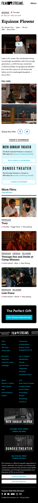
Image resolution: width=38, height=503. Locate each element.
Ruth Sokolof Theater (26, 383)
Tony (5, 223)
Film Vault (5, 347)
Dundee (16, 12)
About (4, 380)
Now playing (27, 227)
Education (5, 356)
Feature (4, 395)
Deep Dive (5, 359)
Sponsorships (24, 365)
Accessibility (23, 392)
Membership (23, 359)
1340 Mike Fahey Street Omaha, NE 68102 (19, 430)
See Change (26, 253)
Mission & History (8, 383)
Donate (21, 362)
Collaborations (24, 344)
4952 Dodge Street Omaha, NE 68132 (19, 457)
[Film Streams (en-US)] (13, 3)
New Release (6, 220)
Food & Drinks (24, 389)
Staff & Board (6, 386)
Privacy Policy (24, 497)
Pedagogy (5, 365)
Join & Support (24, 356)
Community (23, 341)
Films (3, 341)
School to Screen (8, 362)
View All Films (7, 192)
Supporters (23, 368)
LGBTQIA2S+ (16, 253)
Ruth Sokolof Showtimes (19, 160)
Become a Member (19, 476)
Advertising (23, 398)
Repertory (5, 12)
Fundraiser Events (25, 374)
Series (4, 344)
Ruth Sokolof (8, 263)
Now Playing (25, 263)
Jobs (3, 389)
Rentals (21, 395)
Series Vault (6, 350)
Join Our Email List (19, 481)
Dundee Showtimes (19, 182)
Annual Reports (7, 392)
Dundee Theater (24, 386)
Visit (20, 380)
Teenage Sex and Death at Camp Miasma (17, 258)
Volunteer (22, 371)
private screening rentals (23, 154)
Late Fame (8, 293)
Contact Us (23, 402)
